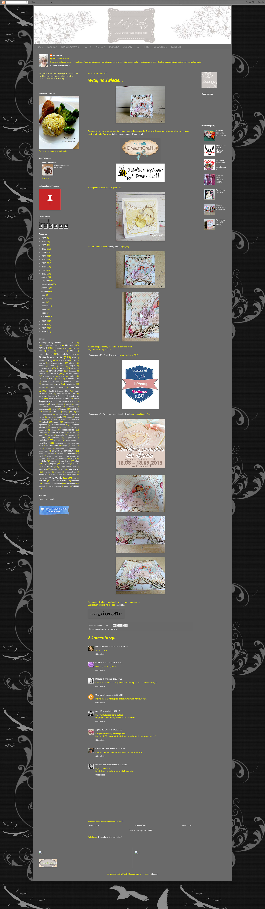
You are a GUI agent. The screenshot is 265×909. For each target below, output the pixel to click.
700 (73, 343)
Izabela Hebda (101, 647)
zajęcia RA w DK (60, 481)
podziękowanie (58, 432)
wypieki (61, 474)
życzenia (75, 486)
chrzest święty (57, 363)
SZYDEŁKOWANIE (70, 47)
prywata (50, 435)
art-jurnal (57, 348)
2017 (44, 267)
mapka (59, 417)
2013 (44, 325)
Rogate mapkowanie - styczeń (221, 207)
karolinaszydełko (57, 387)
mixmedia (53, 419)
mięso (69, 417)
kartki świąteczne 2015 (59, 391)
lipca (43, 295)
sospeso (60, 453)
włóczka (58, 472)
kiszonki (68, 404)
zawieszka (70, 483)
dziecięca (99, 629)
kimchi (60, 404)
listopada (45, 281)
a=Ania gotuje (48, 345)
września (45, 288)
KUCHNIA (52, 47)
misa (77, 417)
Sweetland (58, 456)
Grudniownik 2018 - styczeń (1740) (221, 149)
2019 (44, 260)
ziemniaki (42, 486)
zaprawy (46, 483)
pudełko (43, 440)
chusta (71, 363)
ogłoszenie (43, 425)
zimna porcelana (55, 486)
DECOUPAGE (160, 47)
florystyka (61, 376)
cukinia (62, 366)
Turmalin (76, 464)
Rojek (65, 445)
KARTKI (88, 47)
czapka (72, 366)
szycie (73, 458)
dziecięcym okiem (72, 373)
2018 (44, 263)
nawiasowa (75, 419)
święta (45, 464)
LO (138, 47)
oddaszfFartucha (70, 422)
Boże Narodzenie (51, 357)
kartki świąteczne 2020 (59, 399)
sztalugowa (62, 458)
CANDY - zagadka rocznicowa (221, 133)
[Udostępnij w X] (120, 625)
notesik (45, 422)
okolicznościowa (58, 425)
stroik (41, 456)
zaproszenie (57, 483)
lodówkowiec (48, 414)
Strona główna (140, 825)
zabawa (42, 480)
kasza (53, 404)
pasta (65, 427)
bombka (49, 354)
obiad (56, 422)
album (58, 345)
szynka (54, 461)
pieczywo (42, 430)
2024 (44, 242)
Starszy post (186, 825)
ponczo (41, 435)
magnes (50, 417)
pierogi (54, 430)
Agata (98, 730)
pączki (73, 427)
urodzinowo (47, 466)
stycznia (44, 316)
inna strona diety (47, 384)
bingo (72, 351)
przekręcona (72, 435)
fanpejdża (120, 605)
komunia (57, 406)
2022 (44, 249)
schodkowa (60, 448)
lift (71, 412)
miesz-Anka (100, 765)
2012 (44, 328)
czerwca (44, 298)
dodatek (42, 371)
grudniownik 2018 (72, 379)
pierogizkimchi (68, 430)
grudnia (44, 277)
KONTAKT (176, 47)
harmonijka (56, 381)
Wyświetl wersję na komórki (140, 830)
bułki (74, 358)
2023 (44, 245)
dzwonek (46, 376)
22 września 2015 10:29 (117, 765)
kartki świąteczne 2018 (49, 396)
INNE (146, 47)
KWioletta (99, 749)
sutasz (49, 456)
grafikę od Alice (115, 247)
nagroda (64, 419)
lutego (44, 313)
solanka (51, 453)
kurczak (46, 412)
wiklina (48, 472)
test (62, 464)
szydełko (42, 461)
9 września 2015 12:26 (113, 695)
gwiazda (46, 381)
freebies (59, 379)
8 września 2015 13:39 (118, 647)
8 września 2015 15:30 (112, 663)
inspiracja (71, 384)
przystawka (70, 437)
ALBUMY (127, 47)
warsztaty (43, 469)
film (54, 376)
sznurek (51, 458)
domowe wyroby (56, 371)
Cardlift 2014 (64, 360)
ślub (77, 461)
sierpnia (44, 291)
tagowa (53, 464)
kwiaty (64, 412)
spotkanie (71, 453)
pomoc (72, 432)
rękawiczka (59, 443)
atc (66, 348)
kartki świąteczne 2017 (66, 393)
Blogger (154, 874)
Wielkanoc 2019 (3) (220, 191)
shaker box (43, 451)
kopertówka (43, 409)
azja (40, 351)
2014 (44, 321)
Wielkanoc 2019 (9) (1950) (220, 222)
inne (58, 384)
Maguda (98, 679)
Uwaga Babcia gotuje (68, 466)
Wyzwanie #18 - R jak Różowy (102, 355)
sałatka (48, 448)
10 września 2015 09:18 (110, 711)
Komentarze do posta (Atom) (110, 837)
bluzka (41, 354)
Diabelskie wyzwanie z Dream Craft (127, 134)
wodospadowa (70, 472)
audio (73, 348)
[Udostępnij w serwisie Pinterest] (126, 625)
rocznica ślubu (52, 445)
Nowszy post (94, 825)
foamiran (72, 376)
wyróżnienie (71, 474)
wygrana (42, 474)
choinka (42, 363)
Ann (97, 711)
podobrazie (43, 432)
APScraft (43, 348)
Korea (54, 409)
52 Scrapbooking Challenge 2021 (53, 343)
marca (44, 309)
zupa (66, 486)
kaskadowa (43, 404)
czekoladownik (45, 368)
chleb (74, 360)
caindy (41, 360)
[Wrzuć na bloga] (117, 625)
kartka (106, 629)
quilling (57, 440)
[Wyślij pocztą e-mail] (114, 625)
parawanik (54, 427)
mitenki (44, 419)
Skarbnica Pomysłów (62, 451)
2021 (44, 252)
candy (49, 360)
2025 (44, 238)
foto (50, 379)
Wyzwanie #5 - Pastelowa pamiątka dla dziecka (110, 414)
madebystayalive (62, 414)
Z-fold (75, 478)
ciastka (41, 366)
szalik (43, 458)
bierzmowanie (61, 351)
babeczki (50, 351)
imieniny (67, 381)
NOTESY (100, 47)
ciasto (52, 366)
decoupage (61, 368)
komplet (45, 406)
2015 (44, 274)
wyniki (53, 474)
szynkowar (65, 461)
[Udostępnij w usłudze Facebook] (123, 625)
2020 (44, 256)
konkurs (71, 406)
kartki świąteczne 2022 (66, 401)
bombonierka (62, 354)
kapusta (42, 387)
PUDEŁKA (114, 47)
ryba (40, 448)
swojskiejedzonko (72, 456)
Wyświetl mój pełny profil (60, 65)
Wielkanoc (74, 469)
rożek (73, 445)
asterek (98, 663)
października (46, 284)
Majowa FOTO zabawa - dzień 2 (220, 178)
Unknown (99, 695)
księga (63, 409)
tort (68, 464)
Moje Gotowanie (49, 163)
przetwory (56, 437)
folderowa (42, 379)
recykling (43, 443)
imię (77, 381)
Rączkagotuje (71, 440)
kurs (54, 411)
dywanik (42, 373)
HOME (39, 47)
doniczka (72, 371)
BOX (74, 354)
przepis (42, 437)
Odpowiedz (100, 654)
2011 (44, 332)
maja (43, 302)
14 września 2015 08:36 (115, 749)
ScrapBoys (72, 448)
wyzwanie (113, 629)
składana (42, 453)
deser (73, 368)
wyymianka (43, 478)
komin (77, 404)
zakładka (75, 481)
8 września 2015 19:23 (112, 679)
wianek (63, 469)
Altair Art (69, 345)
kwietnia (44, 306)
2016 (44, 270)
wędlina (54, 469)
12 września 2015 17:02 (112, 730)
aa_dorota (57, 55)
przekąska (60, 435)
